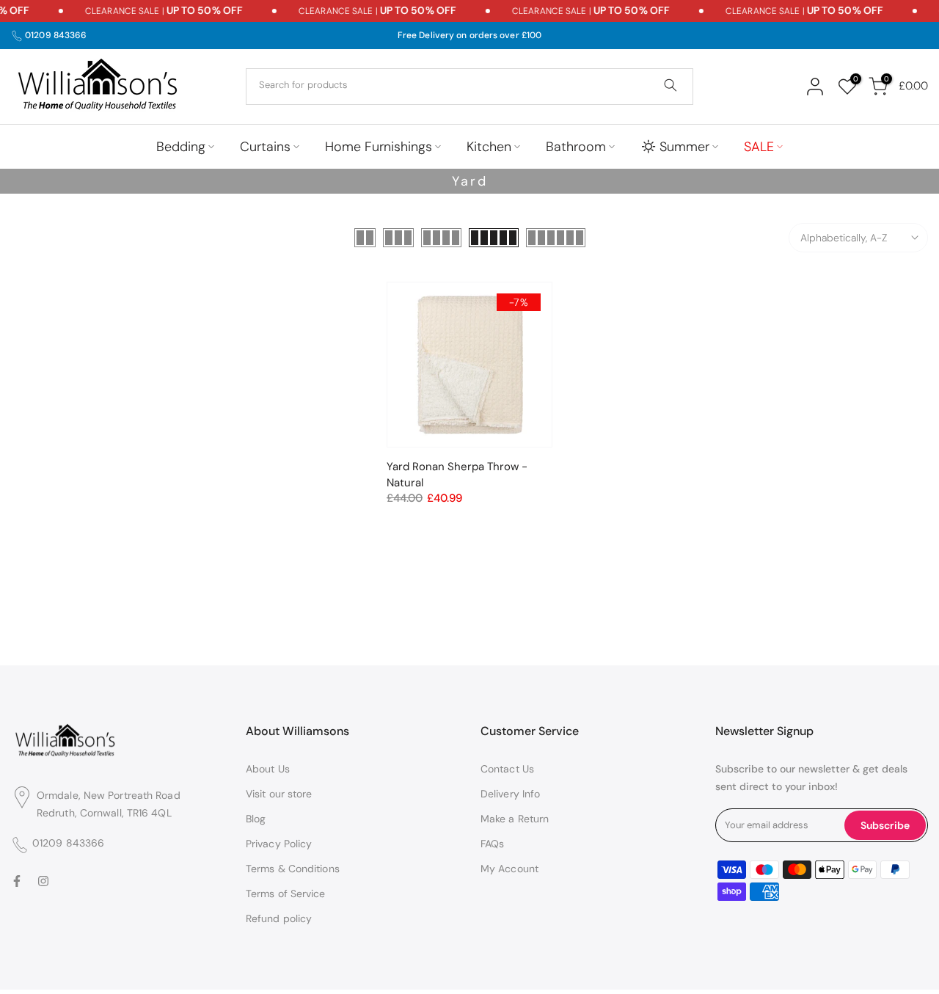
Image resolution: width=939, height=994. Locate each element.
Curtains (265, 147)
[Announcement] (147, 11)
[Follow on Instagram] (43, 881)
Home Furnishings (378, 147)
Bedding (180, 147)
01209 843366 (56, 35)
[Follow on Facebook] (17, 881)
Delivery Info (510, 793)
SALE (759, 147)
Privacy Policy (279, 843)
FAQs (492, 843)
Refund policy (279, 918)
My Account (509, 868)
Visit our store (279, 793)
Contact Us (507, 768)
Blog (256, 818)
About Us (268, 768)
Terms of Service (286, 893)
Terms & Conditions (293, 868)
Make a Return (515, 818)
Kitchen (489, 147)
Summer (684, 147)
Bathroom (576, 147)
